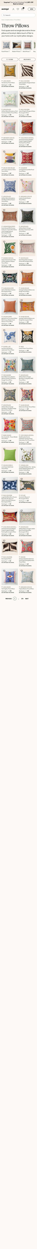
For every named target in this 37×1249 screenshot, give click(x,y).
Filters (11, 59)
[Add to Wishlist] (4, 64)
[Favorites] (18, 9)
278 (22, 599)
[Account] (13, 9)
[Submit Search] (4, 15)
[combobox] (18, 15)
